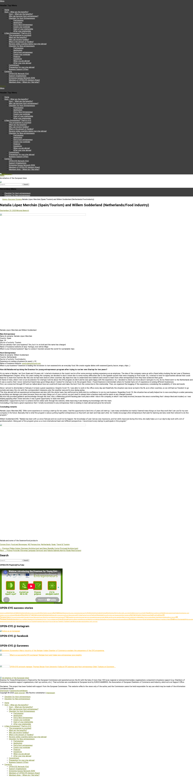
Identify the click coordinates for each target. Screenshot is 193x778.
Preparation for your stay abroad (21, 67)
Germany (133, 615)
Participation (18, 20)
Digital (163, 613)
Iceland (53, 617)
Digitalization (168, 613)
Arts (51, 613)
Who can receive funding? (19, 40)
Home (6, 10)
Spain (53, 544)
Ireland (62, 617)
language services (99, 617)
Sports (176, 619)
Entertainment (47, 615)
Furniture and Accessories (114, 615)
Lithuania (113, 617)
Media (139, 617)
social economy (139, 619)
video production (82, 621)
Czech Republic (146, 613)
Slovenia (132, 619)
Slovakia (126, 619)
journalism (76, 617)
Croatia (132, 613)
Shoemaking (116, 619)
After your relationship (22, 31)
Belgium (60, 613)
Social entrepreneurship (150, 619)
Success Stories (15, 199)
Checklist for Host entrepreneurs (17, 193)
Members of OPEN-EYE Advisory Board (24, 80)
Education (18, 615)
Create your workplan (21, 27)
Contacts (8, 71)
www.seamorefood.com (31, 363)
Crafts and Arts (125, 613)
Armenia (48, 613)
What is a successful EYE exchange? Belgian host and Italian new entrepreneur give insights (46, 655)
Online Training (47, 619)
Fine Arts (88, 615)
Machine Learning (126, 617)
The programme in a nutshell (20, 35)
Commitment (14, 65)
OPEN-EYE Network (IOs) (19, 74)
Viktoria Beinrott (22, 210)
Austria (55, 613)
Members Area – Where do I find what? (24, 82)
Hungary (48, 617)
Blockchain (66, 613)
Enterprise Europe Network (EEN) (22, 78)
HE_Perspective (14, 617)
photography (55, 619)
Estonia (53, 615)
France (105, 615)
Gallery (123, 615)
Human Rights (42, 617)
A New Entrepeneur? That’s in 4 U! (17, 33)
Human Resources (34, 617)
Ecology (13, 615)
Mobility (161, 617)
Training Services (53, 621)
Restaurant (84, 619)
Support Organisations (17, 76)
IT (65, 617)
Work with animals (92, 621)
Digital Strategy (175, 613)
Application (17, 23)
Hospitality (21, 617)
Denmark (153, 613)
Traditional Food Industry (43, 621)
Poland (60, 619)
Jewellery (71, 617)
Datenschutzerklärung (18, 691)
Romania (93, 619)
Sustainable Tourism (26, 621)
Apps (36, 613)
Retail (89, 619)
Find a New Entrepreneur (23, 25)
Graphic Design (141, 615)
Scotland (98, 619)
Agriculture (25, 613)
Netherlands (46, 544)
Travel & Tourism (63, 544)
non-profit (22, 619)
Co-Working (88, 613)
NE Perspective (34, 544)
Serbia (102, 619)
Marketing (134, 617)
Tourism (34, 621)
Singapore (121, 619)
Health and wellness (156, 615)
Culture (136, 613)
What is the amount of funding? (21, 42)
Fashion (84, 615)
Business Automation (74, 613)
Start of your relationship (23, 29)
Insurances (17, 59)
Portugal (65, 619)
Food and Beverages (19, 544)
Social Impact (160, 619)
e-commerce (7, 615)
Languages (92, 617)
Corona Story (5, 544)
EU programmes (60, 615)
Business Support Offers (18, 69)
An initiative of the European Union (15, 678)
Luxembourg (119, 617)
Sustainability (182, 619)
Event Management (71, 615)
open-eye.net (5, 174)
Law (109, 617)
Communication (97, 613)
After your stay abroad (22, 63)
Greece (148, 615)
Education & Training (28, 615)
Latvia (106, 617)
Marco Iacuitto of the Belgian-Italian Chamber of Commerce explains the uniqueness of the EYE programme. (61, 651)
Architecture (42, 613)
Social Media (167, 619)
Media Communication (146, 617)
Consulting (105, 613)
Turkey (70, 621)
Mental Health (155, 617)
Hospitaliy (26, 617)
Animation (32, 613)
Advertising (3, 613)
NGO (18, 619)
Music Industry (172, 617)
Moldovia (165, 617)
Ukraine (76, 621)
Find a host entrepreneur (23, 52)
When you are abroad (21, 61)
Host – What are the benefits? (16, 12)
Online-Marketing (38, 619)
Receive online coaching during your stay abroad (27, 44)
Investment (58, 617)
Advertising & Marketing (14, 613)
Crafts (119, 613)
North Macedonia (29, 619)
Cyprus (140, 613)
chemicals (82, 613)
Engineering (39, 615)
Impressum (4, 691)
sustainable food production (13, 621)
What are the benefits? (18, 37)
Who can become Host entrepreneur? (23, 16)
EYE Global (79, 615)
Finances (16, 57)
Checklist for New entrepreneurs (22, 46)
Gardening (127, 615)
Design (158, 613)
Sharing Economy (108, 619)
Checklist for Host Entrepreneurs (22, 18)
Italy (67, 617)
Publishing (71, 619)
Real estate (77, 619)
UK (73, 621)
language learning (84, 617)
